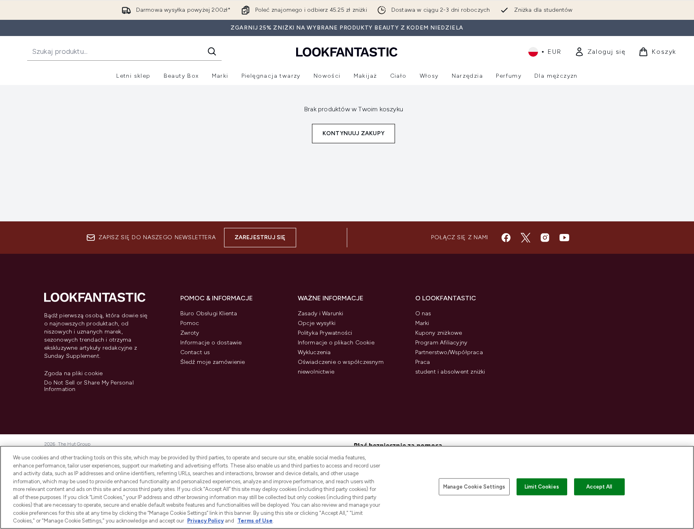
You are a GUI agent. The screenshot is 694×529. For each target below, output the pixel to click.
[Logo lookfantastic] (346, 52)
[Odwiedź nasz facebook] (506, 237)
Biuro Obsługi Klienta (208, 313)
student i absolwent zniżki (450, 371)
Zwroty (189, 332)
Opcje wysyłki (317, 323)
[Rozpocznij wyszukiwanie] (212, 51)
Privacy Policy (205, 521)
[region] (347, 487)
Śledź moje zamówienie (212, 362)
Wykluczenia (314, 352)
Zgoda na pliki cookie (73, 373)
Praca (422, 362)
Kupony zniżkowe (438, 332)
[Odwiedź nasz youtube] (564, 237)
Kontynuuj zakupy (353, 133)
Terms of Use (255, 521)
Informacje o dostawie (211, 342)
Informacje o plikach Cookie (336, 342)
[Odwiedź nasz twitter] (525, 237)
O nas (423, 313)
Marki (422, 323)
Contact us (195, 352)
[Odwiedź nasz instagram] (545, 237)
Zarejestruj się (260, 237)
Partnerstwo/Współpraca (449, 352)
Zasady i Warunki (321, 313)
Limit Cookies (542, 487)
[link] (600, 52)
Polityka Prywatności (325, 332)
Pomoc (189, 323)
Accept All (599, 487)
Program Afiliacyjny (441, 342)
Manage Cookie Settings (474, 487)
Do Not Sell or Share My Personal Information (89, 386)
